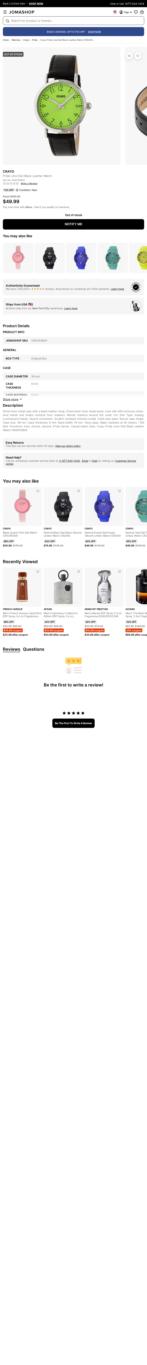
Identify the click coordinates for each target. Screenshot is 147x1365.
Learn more (117, 288)
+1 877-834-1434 (69, 460)
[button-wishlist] (136, 12)
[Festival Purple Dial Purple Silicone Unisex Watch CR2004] (119, 491)
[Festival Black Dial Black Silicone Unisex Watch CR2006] (78, 491)
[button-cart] (142, 12)
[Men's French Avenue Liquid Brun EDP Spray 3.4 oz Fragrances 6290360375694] (38, 571)
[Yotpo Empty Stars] (11, 183)
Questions (33, 649)
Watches (16, 40)
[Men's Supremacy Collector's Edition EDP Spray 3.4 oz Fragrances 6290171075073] (78, 571)
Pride (34, 40)
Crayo (26, 40)
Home (6, 40)
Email (85, 460)
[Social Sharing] (129, 55)
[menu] (5, 12)
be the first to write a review (73, 723)
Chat (94, 460)
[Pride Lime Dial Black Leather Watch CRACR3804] (137, 55)
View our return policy (68, 445)
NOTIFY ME (73, 224)
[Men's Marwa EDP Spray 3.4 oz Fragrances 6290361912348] (119, 571)
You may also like (17, 236)
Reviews (11, 649)
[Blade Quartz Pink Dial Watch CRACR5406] (38, 491)
